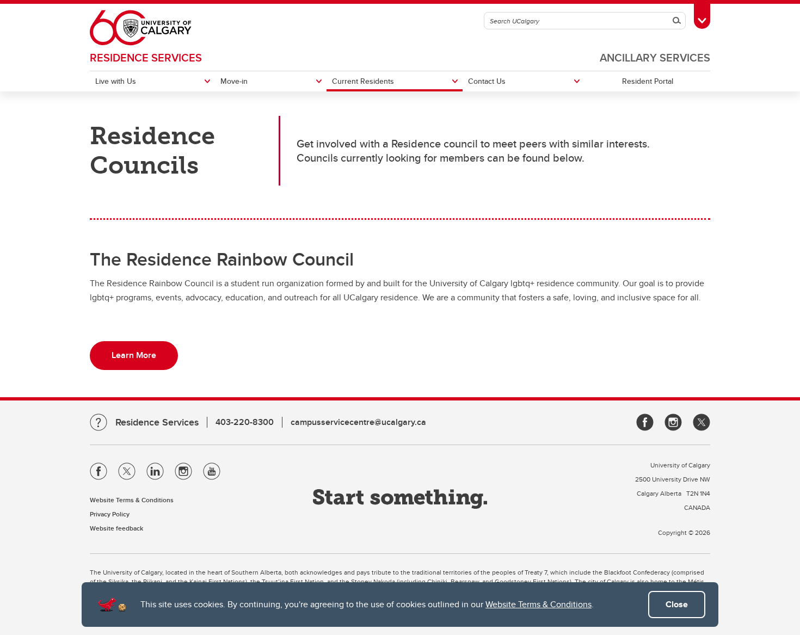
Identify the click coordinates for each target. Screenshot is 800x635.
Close (677, 604)
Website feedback (116, 528)
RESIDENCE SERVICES (146, 57)
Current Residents (363, 81)
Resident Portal (647, 81)
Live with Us (115, 81)
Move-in (234, 81)
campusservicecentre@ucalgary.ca (358, 422)
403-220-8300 (245, 422)
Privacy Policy (110, 514)
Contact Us (487, 81)
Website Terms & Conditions (538, 604)
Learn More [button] (134, 355)
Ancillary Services (655, 57)
